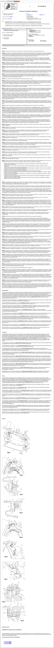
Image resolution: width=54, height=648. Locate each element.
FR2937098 (6, 642)
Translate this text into (3, 1)
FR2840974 (6, 641)
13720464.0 (11, 16)
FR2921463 (6, 643)
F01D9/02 (28, 14)
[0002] (10, 641)
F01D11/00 (41, 14)
